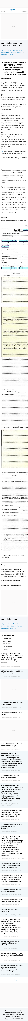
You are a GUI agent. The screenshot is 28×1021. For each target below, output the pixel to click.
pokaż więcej (13, 980)
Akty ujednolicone (6, 50)
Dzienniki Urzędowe (16, 52)
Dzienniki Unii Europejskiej (8, 54)
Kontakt (21, 1014)
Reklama (8, 1016)
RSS (17, 1014)
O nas (6, 1011)
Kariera (12, 1014)
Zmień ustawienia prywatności (13, 1012)
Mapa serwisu (16, 1016)
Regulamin (6, 1014)
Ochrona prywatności (15, 1011)
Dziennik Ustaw (17, 50)
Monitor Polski (5, 52)
